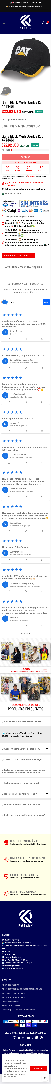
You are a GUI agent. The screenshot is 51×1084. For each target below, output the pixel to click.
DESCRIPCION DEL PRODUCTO (18, 255)
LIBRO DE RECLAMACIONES (13, 997)
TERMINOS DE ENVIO (10, 985)
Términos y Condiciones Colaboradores (18, 1009)
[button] (25, 325)
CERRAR (38, 1068)
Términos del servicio (11, 1001)
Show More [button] (25, 633)
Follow (46, 302)
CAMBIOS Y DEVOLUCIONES (13, 993)
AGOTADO (25, 157)
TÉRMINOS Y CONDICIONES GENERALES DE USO (22, 989)
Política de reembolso (11, 1005)
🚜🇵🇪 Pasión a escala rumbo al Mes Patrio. (25, 2)
